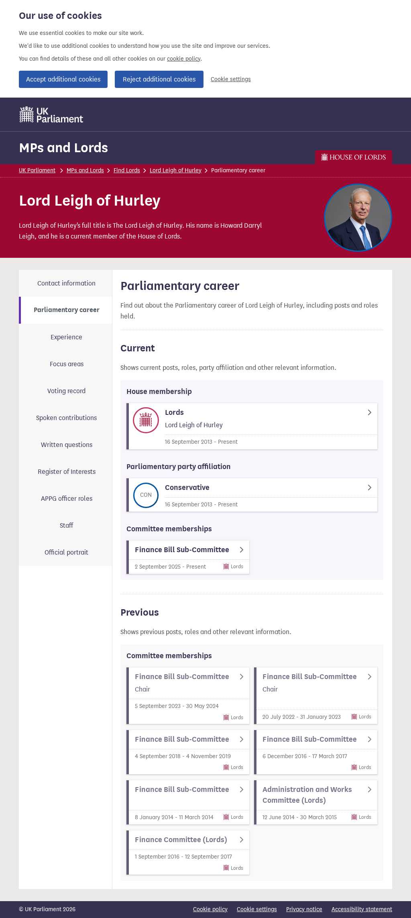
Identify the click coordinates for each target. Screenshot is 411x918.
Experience (66, 337)
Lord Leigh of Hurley (175, 170)
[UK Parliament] (51, 114)
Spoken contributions (66, 418)
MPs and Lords (63, 147)
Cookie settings (231, 79)
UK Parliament (37, 170)
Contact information (66, 283)
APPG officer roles (66, 498)
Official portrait (66, 552)
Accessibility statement (362, 909)
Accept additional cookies (63, 79)
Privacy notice (304, 909)
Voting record (66, 391)
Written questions (66, 445)
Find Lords (127, 170)
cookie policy (183, 58)
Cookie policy (210, 909)
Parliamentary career (67, 310)
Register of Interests (67, 471)
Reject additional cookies (159, 79)
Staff (66, 525)
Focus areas (66, 364)
